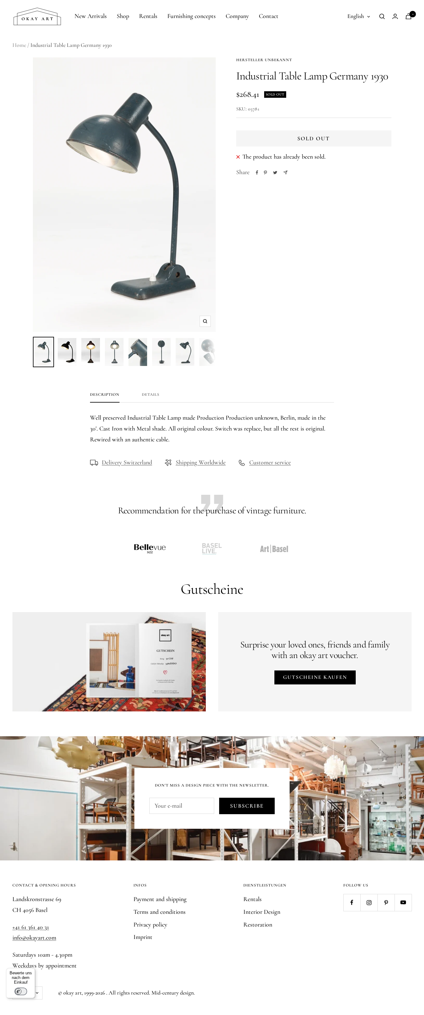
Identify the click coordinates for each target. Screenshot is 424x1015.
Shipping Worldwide (201, 462)
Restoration (257, 924)
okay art (72, 992)
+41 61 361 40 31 (30, 927)
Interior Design (261, 912)
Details (151, 394)
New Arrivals (90, 16)
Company (237, 16)
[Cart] (408, 16)
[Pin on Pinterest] (265, 172)
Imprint (142, 937)
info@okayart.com (34, 937)
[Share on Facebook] (257, 172)
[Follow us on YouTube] (403, 902)
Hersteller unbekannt (264, 59)
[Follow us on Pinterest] (386, 902)
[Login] (395, 16)
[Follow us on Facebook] (351, 902)
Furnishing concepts (191, 16)
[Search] (382, 16)
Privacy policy (150, 924)
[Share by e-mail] (285, 172)
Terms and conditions (159, 912)
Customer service (270, 462)
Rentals (148, 16)
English (355, 16)
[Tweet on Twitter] (275, 172)
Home (19, 45)
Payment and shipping (160, 899)
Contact (268, 16)
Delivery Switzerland (127, 462)
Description (105, 394)
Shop (123, 16)
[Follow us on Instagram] (368, 902)
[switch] (21, 991)
